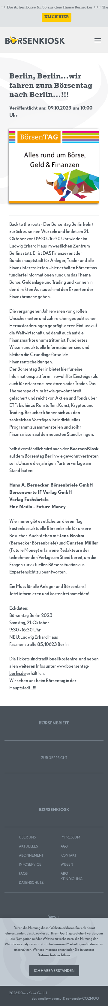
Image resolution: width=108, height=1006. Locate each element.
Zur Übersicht (54, 757)
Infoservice (30, 864)
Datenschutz (31, 882)
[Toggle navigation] (98, 40)
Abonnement (31, 855)
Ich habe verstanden (54, 970)
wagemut (55, 998)
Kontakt (68, 855)
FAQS (23, 873)
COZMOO (90, 998)
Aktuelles (28, 846)
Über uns (27, 837)
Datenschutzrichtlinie (54, 955)
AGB (64, 846)
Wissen (67, 864)
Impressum (70, 837)
